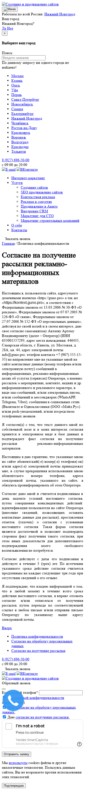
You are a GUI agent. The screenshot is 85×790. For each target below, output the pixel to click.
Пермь (16, 94)
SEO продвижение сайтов (42, 192)
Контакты (19, 230)
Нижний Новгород (59, 14)
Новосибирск (22, 104)
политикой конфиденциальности (37, 697)
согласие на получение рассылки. (43, 717)
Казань (16, 80)
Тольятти (18, 151)
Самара (17, 109)
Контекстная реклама (38, 197)
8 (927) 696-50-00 (15, 160)
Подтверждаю (14, 785)
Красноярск (20, 132)
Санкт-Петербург (25, 99)
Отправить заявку (16, 754)
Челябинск (20, 123)
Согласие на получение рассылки (38, 650)
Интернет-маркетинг (28, 178)
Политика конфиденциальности (37, 636)
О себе (16, 225)
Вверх (7, 628)
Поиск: (7, 53)
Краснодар (20, 146)
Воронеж (18, 137)
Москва (17, 76)
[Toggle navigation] (10, 9)
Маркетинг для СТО (37, 216)
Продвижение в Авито (39, 206)
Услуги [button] (17, 182)
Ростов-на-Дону (24, 128)
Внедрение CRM (34, 211)
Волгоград (19, 142)
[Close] (4, 689)
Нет (10, 28)
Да (4, 28)
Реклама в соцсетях (36, 201)
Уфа (14, 90)
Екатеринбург (22, 113)
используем (18, 762)
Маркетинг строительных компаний (50, 220)
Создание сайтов (34, 187)
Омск (15, 85)
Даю (39, 717)
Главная (8, 243)
